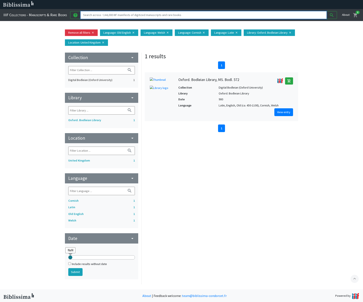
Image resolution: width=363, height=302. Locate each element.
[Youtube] (221, 4)
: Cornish (191, 32)
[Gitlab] (235, 4)
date (101, 238)
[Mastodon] (215, 4)
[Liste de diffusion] (195, 4)
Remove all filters (81, 32)
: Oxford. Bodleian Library (269, 32)
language (101, 178)
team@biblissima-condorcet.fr (204, 296)
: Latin (226, 32)
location (101, 138)
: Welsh (156, 32)
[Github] (228, 4)
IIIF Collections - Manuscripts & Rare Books (35, 14)
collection (101, 57)
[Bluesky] (208, 4)
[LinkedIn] (201, 4)
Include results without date (89, 264)
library (101, 98)
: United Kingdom (86, 42)
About (346, 15)
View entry (283, 112)
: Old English (119, 32)
